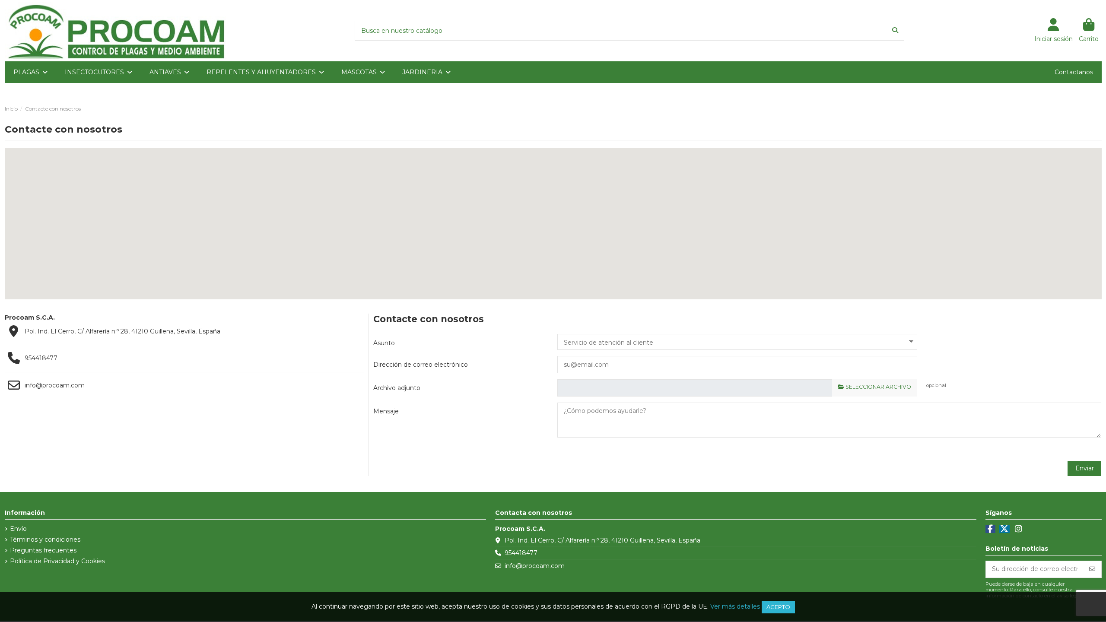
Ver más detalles (735, 606)
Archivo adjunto (396, 388)
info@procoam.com (55, 385)
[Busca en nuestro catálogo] (895, 30)
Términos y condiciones (45, 539)
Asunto (384, 343)
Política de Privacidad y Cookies (57, 561)
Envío (18, 529)
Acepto (778, 606)
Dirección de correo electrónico (420, 364)
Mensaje (386, 411)
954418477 (41, 358)
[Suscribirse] (1092, 569)
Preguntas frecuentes (43, 550)
